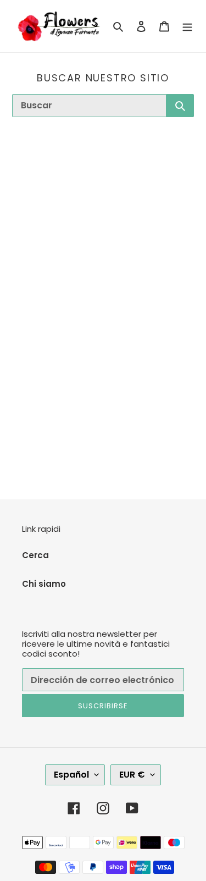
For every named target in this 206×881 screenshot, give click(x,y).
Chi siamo (44, 584)
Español (71, 774)
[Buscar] (180, 105)
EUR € (132, 774)
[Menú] (187, 26)
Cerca (35, 555)
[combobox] (89, 105)
